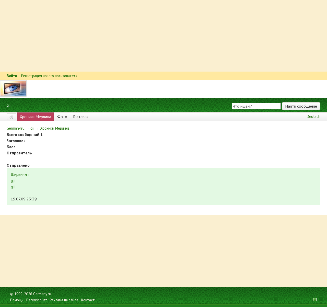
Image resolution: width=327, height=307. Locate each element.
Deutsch (313, 116)
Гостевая (80, 116)
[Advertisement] (153, 36)
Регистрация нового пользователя (49, 75)
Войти (12, 75)
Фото (62, 116)
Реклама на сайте (64, 300)
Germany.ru (16, 128)
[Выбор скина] (313, 300)
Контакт (88, 300)
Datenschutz (36, 300)
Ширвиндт (20, 174)
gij (11, 116)
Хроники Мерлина (35, 116)
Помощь (17, 300)
